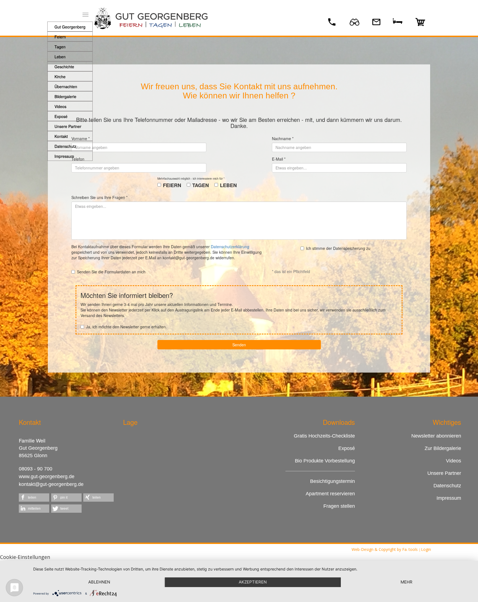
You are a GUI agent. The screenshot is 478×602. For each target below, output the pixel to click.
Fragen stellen (338, 506)
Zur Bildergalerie (443, 448)
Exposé (346, 448)
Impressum (449, 498)
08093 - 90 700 (35, 469)
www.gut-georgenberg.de (46, 476)
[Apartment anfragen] (398, 20)
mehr (406, 582)
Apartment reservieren (330, 493)
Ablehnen (99, 582)
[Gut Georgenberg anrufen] (332, 21)
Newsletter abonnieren (436, 436)
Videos (453, 461)
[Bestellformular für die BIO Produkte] (421, 21)
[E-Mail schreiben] (376, 21)
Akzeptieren (253, 582)
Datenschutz (447, 485)
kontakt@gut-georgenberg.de (51, 484)
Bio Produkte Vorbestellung (325, 461)
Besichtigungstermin (332, 481)
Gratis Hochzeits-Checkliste (324, 436)
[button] (34, 497)
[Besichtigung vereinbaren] (355, 21)
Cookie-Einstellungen (25, 557)
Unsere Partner (444, 473)
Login (426, 549)
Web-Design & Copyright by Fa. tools (385, 549)
